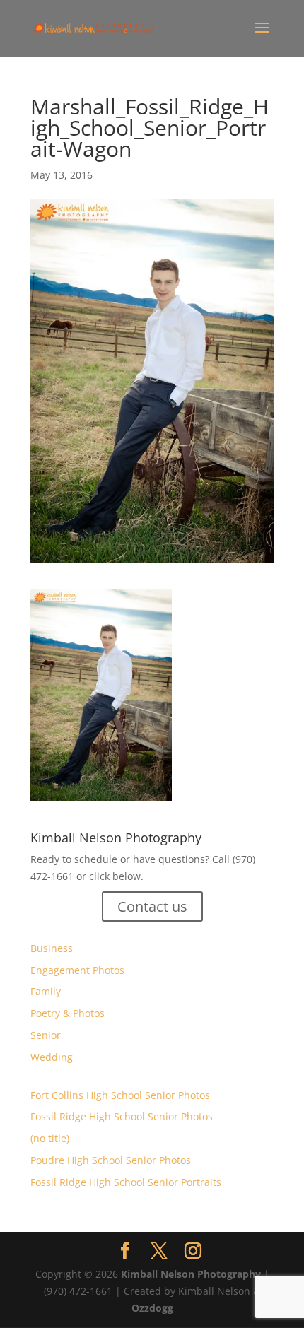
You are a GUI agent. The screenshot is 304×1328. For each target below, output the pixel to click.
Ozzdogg (152, 1308)
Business (51, 948)
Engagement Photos (77, 970)
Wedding (51, 1057)
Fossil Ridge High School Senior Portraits (125, 1182)
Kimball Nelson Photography (191, 1274)
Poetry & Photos (67, 1013)
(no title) (49, 1138)
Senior (45, 1035)
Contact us (152, 906)
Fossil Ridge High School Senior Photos (121, 1116)
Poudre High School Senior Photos (110, 1160)
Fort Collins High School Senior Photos (120, 1095)
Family (45, 991)
